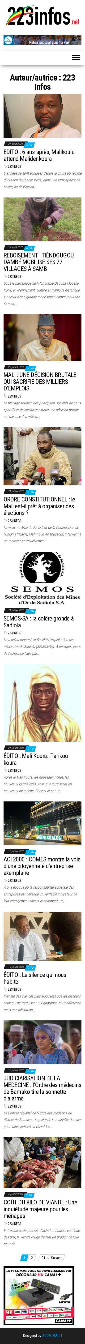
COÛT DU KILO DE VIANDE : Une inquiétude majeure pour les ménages (40, 1209)
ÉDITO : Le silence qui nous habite (35, 978)
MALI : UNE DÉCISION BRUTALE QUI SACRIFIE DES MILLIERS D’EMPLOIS (40, 381)
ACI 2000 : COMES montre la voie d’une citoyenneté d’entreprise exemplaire (42, 866)
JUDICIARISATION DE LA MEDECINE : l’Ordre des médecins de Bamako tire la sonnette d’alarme (42, 1088)
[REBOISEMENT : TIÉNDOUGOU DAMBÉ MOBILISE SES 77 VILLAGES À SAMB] (42, 219)
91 (43, 1258)
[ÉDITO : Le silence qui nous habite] (42, 936)
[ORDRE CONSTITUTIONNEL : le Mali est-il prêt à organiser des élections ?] (42, 456)
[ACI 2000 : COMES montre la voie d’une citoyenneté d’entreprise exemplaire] (42, 823)
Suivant (56, 1258)
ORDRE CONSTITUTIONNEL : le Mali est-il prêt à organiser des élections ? (39, 506)
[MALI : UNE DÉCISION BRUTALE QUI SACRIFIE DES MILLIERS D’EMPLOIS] (42, 337)
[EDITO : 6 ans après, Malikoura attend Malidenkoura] (42, 116)
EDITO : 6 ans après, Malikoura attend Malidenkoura (39, 155)
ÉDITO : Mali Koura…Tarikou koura (36, 759)
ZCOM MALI (51, 1335)
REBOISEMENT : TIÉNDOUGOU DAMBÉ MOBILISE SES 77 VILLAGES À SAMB (39, 262)
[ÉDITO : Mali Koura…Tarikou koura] (42, 703)
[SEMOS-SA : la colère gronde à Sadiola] (42, 578)
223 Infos (14, 166)
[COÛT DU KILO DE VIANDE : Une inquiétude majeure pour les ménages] (42, 1162)
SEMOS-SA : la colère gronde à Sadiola (39, 622)
